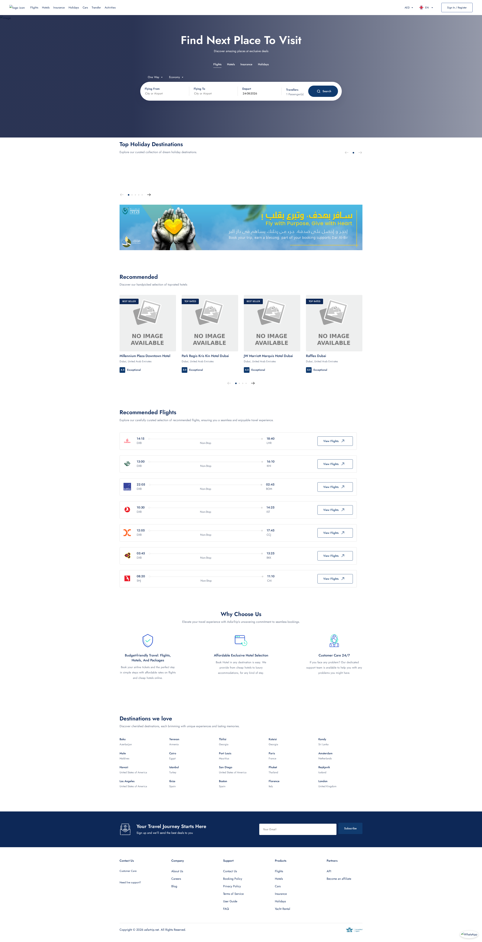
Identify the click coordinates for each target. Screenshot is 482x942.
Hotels (46, 7)
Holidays (74, 7)
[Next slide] (360, 152)
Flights (34, 7)
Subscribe (350, 828)
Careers (176, 879)
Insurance (59, 7)
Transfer (96, 7)
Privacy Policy (232, 886)
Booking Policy (232, 879)
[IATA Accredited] (354, 929)
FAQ (226, 909)
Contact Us (230, 871)
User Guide (230, 901)
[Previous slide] (346, 152)
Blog (174, 886)
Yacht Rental (282, 909)
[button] (353, 152)
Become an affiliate (339, 879)
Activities (110, 7)
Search (327, 91)
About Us (177, 871)
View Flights (331, 441)
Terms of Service (233, 894)
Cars (85, 7)
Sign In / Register (457, 7)
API (329, 871)
